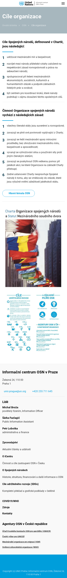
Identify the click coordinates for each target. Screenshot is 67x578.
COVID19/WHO (10, 501)
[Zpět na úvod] (33, 3)
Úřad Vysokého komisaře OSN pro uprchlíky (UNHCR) (26, 531)
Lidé (5, 402)
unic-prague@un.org (15, 391)
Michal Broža (10, 407)
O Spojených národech (15, 470)
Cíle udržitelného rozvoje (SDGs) (20, 484)
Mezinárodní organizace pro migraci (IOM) (21, 542)
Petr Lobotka (10, 428)
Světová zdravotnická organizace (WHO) (20, 547)
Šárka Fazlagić (11, 417)
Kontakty (7, 513)
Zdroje (6, 507)
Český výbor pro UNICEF (13, 536)
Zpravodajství (10, 442)
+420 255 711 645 (42, 391)
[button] (63, 3)
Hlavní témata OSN (19, 193)
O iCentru (7, 456)
